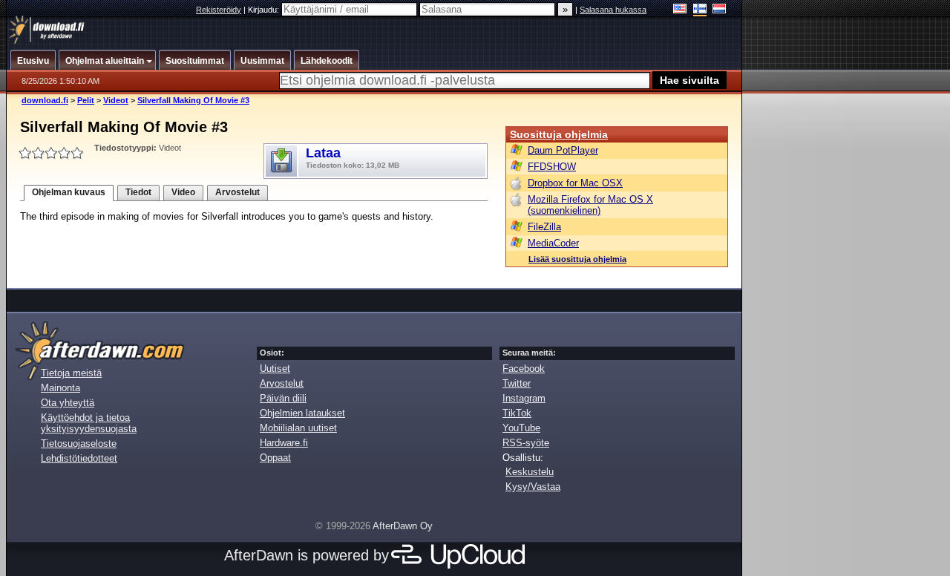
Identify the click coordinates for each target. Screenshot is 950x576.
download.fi (45, 100)
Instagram (524, 398)
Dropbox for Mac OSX (575, 183)
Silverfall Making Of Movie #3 (193, 100)
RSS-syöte (525, 442)
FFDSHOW (552, 166)
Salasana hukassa (613, 9)
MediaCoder (553, 243)
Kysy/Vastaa (532, 486)
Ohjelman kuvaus (68, 192)
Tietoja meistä (71, 373)
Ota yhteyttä (67, 402)
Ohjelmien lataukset (302, 413)
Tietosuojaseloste (79, 443)
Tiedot (138, 192)
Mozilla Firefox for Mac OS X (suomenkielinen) (590, 205)
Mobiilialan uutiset (298, 427)
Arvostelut (237, 192)
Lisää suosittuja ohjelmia (577, 259)
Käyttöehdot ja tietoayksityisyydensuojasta (89, 423)
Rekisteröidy (218, 9)
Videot (115, 100)
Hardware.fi (284, 442)
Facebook (523, 368)
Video (183, 192)
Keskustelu (529, 471)
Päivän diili (283, 398)
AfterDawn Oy (403, 525)
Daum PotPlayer (563, 150)
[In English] (680, 10)
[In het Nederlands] (719, 10)
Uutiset (275, 368)
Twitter (516, 383)
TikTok (516, 413)
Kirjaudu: (264, 9)
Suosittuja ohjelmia (559, 134)
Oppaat (275, 457)
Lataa (352, 157)
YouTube (521, 427)
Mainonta (60, 387)
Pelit (85, 100)
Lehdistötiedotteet (79, 458)
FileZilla (544, 226)
